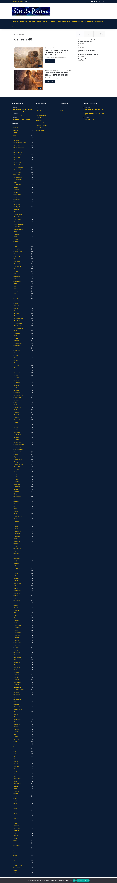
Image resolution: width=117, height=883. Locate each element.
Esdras (14, 273)
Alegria (16, 308)
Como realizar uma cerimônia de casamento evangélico (87, 40)
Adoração (16, 306)
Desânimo (16, 437)
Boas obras (17, 360)
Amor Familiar (17, 325)
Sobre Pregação (18, 167)
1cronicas (15, 127)
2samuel (15, 132)
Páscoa (16, 239)
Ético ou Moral (18, 264)
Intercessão (17, 558)
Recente (89, 34)
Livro (14, 756)
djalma (16, 182)
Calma (15, 370)
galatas (16, 793)
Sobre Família (17, 155)
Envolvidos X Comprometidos (86, 50)
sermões (15, 857)
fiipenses (16, 791)
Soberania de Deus (19, 689)
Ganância (16, 514)
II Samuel (15, 296)
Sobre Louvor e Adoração (21, 160)
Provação (16, 650)
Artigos (15, 21)
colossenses (17, 778)
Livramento (17, 568)
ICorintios (16, 801)
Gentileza (16, 518)
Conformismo (17, 407)
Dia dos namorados (19, 224)
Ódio (15, 613)
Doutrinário (17, 259)
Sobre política (17, 165)
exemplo (16, 499)
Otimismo (16, 620)
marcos (16, 818)
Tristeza (16, 726)
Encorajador (17, 261)
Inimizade (16, 553)
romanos (16, 830)
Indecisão (16, 543)
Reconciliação (17, 657)
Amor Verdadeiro (18, 328)
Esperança (17, 486)
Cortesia (16, 422)
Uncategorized (16, 867)
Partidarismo (17, 625)
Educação (16, 469)
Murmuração (17, 603)
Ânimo (15, 330)
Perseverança (17, 632)
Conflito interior (18, 405)
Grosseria (16, 523)
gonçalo (16, 192)
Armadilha (16, 340)
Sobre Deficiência (18, 150)
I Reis (14, 286)
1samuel (16, 761)
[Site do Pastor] (31, 11)
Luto (15, 575)
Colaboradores (16, 174)
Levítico (15, 754)
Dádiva (16, 427)
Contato (32, 21)
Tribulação (17, 724)
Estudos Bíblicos (77, 21)
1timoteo (16, 766)
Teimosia (16, 704)
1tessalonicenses (18, 764)
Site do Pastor (49, 48)
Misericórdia (17, 593)
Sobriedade (17, 694)
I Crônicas (15, 283)
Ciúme (15, 387)
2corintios (15, 130)
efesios (16, 786)
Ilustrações (89, 21)
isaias (15, 803)
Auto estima (17, 353)
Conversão (17, 417)
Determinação (17, 452)
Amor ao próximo (18, 318)
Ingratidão (17, 551)
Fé (14, 506)
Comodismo (17, 390)
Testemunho (17, 712)
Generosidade (17, 516)
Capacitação (17, 372)
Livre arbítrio (17, 570)
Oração (16, 615)
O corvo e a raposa (83, 46)
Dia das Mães (17, 219)
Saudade (16, 684)
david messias (17, 177)
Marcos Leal (17, 194)
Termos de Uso (40, 127)
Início (16, 34)
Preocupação (17, 642)
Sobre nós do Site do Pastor (43, 122)
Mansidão (16, 580)
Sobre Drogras (18, 152)
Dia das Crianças (18, 216)
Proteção (16, 647)
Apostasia (16, 338)
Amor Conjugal (18, 320)
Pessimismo (17, 635)
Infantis (15, 744)
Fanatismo (17, 504)
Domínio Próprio (18, 464)
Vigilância (16, 736)
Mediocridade (17, 583)
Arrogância (17, 345)
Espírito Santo (16, 276)
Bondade (16, 365)
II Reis (14, 293)
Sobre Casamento (19, 147)
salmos (16, 835)
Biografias (23, 21)
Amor (15, 316)
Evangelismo (17, 496)
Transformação (18, 721)
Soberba (16, 692)
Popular (80, 34)
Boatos (16, 363)
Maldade (16, 578)
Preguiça (16, 640)
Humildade (17, 533)
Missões (16, 595)
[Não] (115, 880)
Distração (16, 462)
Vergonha (16, 731)
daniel (15, 781)
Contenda (16, 415)
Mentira (16, 588)
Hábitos (16, 526)
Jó (13, 746)
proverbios (17, 828)
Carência (16, 377)
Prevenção (17, 645)
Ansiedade (17, 333)
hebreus (16, 798)
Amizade (16, 313)
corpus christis (18, 214)
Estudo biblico (18, 865)
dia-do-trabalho (18, 229)
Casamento (17, 382)
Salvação (16, 679)
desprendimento (17, 241)
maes (15, 231)
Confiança (16, 402)
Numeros (15, 843)
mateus (16, 820)
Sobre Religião (18, 169)
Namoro (16, 605)
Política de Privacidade (42, 125)
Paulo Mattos (16, 845)
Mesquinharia (17, 590)
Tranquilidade (17, 719)
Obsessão (16, 610)
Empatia (16, 474)
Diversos (52, 21)
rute (15, 833)
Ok (74, 880)
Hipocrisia (16, 528)
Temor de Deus (18, 707)
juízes (15, 811)
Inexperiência (17, 546)
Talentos (16, 702)
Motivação (17, 600)
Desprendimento (18, 449)
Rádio (14, 850)
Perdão (16, 630)
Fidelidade (17, 509)
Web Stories (99, 21)
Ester (14, 278)
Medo (15, 585)
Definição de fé (28, 1)
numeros (16, 825)
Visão (15, 741)
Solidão (16, 697)
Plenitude (16, 637)
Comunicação (17, 397)
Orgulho (16, 617)
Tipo (14, 860)
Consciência (17, 412)
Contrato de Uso (40, 130)
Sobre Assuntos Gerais (20, 142)
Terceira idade (18, 709)
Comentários (99, 34)
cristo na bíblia (16, 204)
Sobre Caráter (17, 145)
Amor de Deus (18, 323)
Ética (15, 494)
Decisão (16, 429)
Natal (15, 236)
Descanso (16, 439)
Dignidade (16, 457)
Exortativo (17, 268)
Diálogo (16, 454)
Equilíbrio (16, 479)
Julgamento (17, 563)
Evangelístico (17, 266)
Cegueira (16, 385)
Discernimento (18, 459)
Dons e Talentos (18, 466)
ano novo (16, 209)
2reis (15, 771)
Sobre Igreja (17, 157)
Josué (14, 749)
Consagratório (18, 251)
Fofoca (16, 511)
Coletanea (15, 202)
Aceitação (16, 301)
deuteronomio (17, 783)
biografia (16, 863)
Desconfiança (17, 442)
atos (15, 776)
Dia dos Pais (17, 226)
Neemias (15, 840)
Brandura (16, 367)
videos (14, 872)
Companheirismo (18, 395)
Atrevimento (17, 350)
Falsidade (16, 501)
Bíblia (15, 358)
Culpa (15, 424)
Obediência (17, 608)
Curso (39, 21)
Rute (14, 853)
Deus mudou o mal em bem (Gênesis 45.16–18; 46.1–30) (56, 74)
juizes (14, 751)
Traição (16, 716)
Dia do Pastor (17, 221)
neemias (16, 823)
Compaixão (17, 392)
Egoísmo (16, 471)
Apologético (17, 249)
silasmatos (17, 199)
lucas (15, 815)
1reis (15, 759)
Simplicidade (17, 687)
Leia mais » (50, 61)
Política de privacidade (83, 880)
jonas (15, 808)
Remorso (16, 665)
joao (15, 806)
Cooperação (17, 419)
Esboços (15, 246)
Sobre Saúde (17, 172)
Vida (15, 734)
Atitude (16, 348)
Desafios (16, 140)
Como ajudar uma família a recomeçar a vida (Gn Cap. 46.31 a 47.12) (56, 52)
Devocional (17, 256)
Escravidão (17, 484)
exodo (16, 788)
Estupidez (16, 491)
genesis (16, 796)
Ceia (15, 137)
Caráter (16, 375)
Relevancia (17, 662)
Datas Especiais (17, 207)
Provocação (17, 652)
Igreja (15, 538)
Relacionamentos (18, 660)
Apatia (16, 335)
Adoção (16, 303)
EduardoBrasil (17, 184)
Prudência (16, 655)
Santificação (17, 682)
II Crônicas (15, 291)
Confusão (16, 410)
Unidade (16, 729)
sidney (16, 197)
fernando (16, 189)
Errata (45, 21)
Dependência (17, 434)
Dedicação (17, 432)
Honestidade (17, 531)
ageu (15, 773)
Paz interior (17, 627)
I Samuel (15, 288)
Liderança (16, 565)
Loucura (16, 573)
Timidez (16, 714)
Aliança (16, 311)
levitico (16, 813)
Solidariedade (17, 699)
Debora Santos (18, 179)
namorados (17, 234)
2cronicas (16, 768)
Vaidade (15, 870)
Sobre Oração (17, 162)
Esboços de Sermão (64, 21)
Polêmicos (15, 848)
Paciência (16, 622)
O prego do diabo (83, 59)
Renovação (17, 667)
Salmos (15, 855)
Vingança (16, 739)
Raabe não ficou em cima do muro (88, 54)
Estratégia (16, 489)
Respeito (16, 672)
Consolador (17, 254)
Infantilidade (17, 548)
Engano (16, 476)
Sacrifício (16, 677)
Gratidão (16, 521)
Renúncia (16, 669)
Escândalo (17, 481)
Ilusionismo (17, 541)
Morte (15, 598)
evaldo (16, 187)
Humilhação (17, 536)
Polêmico (16, 271)
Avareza (16, 355)
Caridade (16, 380)
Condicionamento (18, 400)
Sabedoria (17, 674)
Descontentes (17, 447)
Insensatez (17, 556)
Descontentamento (19, 444)
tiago (15, 838)
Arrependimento (18, 343)
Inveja (15, 561)
